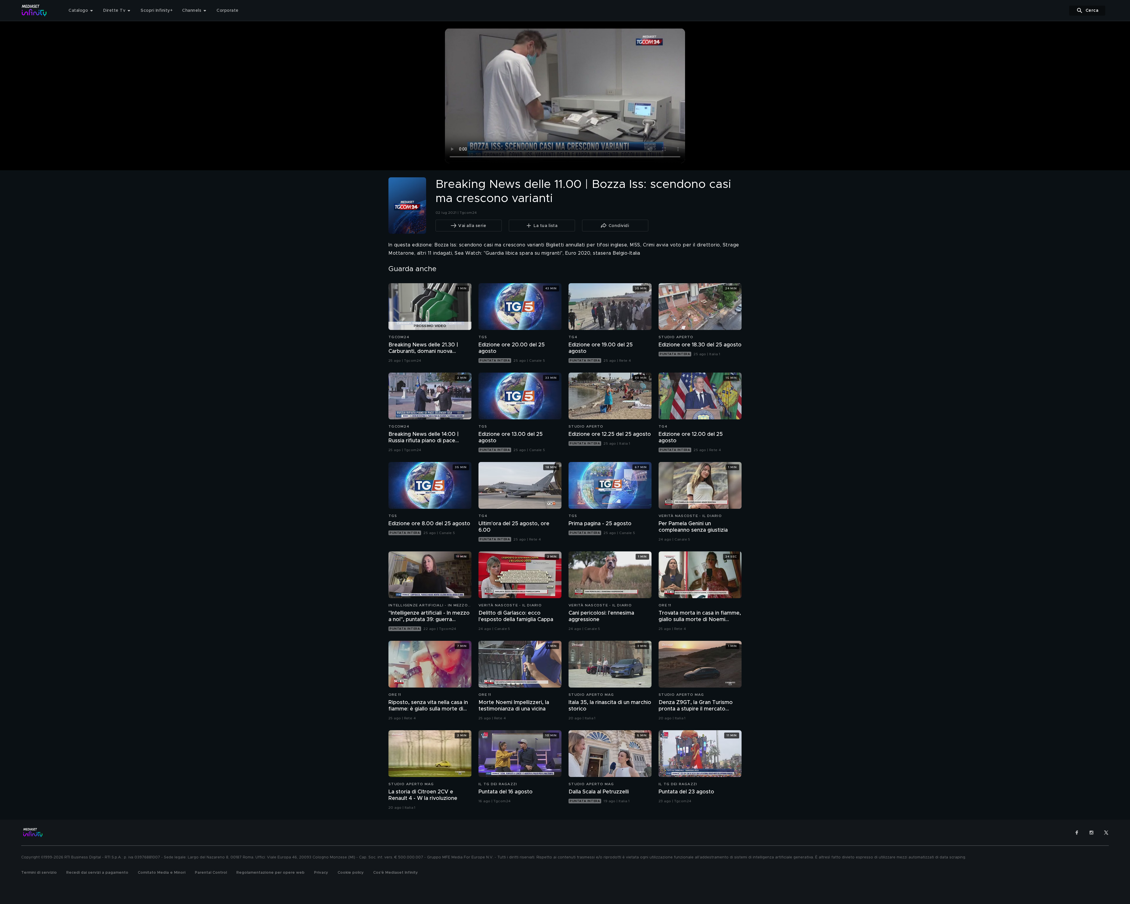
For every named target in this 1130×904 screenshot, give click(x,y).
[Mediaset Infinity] (34, 10)
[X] (1106, 832)
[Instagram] (1091, 832)
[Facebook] (1076, 832)
